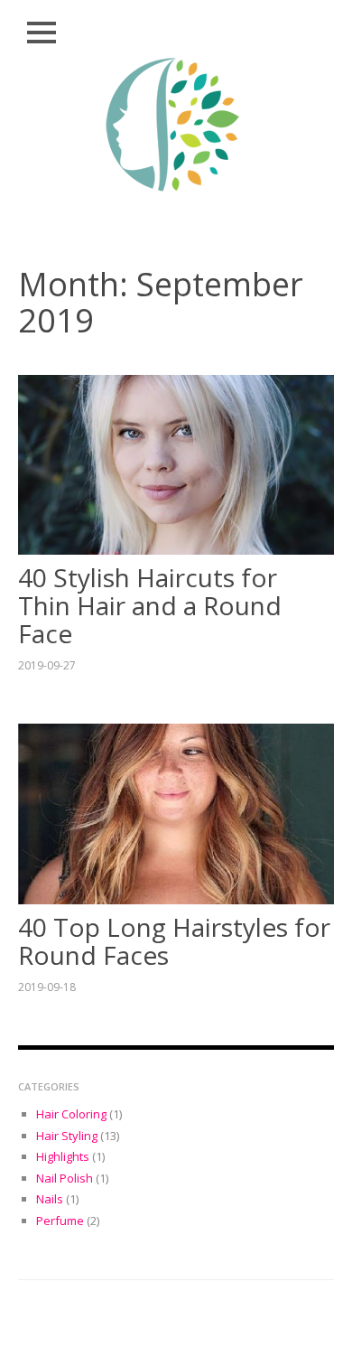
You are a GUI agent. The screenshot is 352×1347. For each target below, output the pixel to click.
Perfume (60, 1220)
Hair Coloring (71, 1114)
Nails (49, 1199)
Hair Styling (66, 1135)
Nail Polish (64, 1178)
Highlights (62, 1156)
